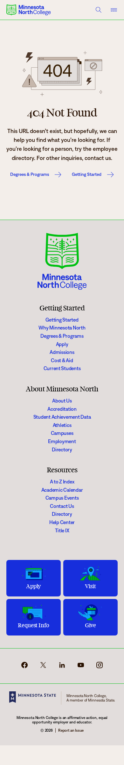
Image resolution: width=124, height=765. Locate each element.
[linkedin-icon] (62, 667)
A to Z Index (62, 481)
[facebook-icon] (24, 667)
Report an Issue (71, 730)
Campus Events (62, 498)
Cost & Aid (62, 360)
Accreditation (62, 409)
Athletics (62, 425)
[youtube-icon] (81, 667)
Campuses (62, 433)
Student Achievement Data (62, 417)
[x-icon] (43, 667)
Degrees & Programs (29, 174)
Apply (62, 344)
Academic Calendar (62, 490)
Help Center (62, 522)
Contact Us (62, 506)
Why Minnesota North (61, 327)
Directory (62, 449)
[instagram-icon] (99, 667)
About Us (62, 400)
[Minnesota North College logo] (28, 9)
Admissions (62, 352)
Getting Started (86, 174)
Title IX (62, 530)
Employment (62, 441)
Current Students (62, 368)
